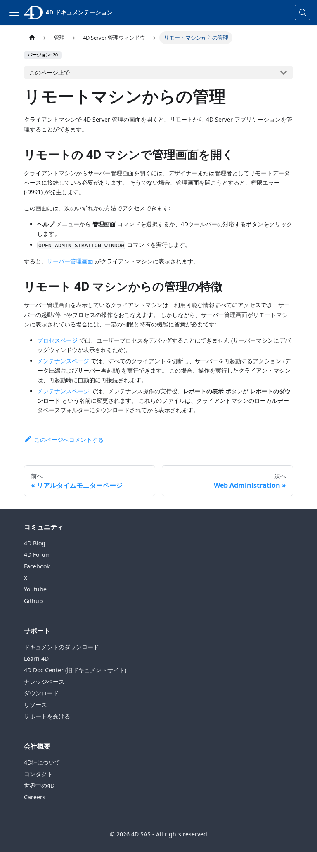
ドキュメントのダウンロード (61, 647)
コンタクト (38, 774)
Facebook (37, 566)
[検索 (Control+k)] (302, 12)
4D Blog (34, 543)
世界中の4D (39, 785)
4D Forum (37, 555)
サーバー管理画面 (70, 261)
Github (33, 601)
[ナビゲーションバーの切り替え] (14, 12)
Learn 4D (36, 658)
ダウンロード (41, 693)
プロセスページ (57, 340)
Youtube (35, 589)
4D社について (42, 762)
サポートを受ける (47, 716)
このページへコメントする (68, 440)
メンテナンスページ (63, 361)
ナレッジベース (44, 681)
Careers (34, 797)
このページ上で (49, 72)
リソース (35, 705)
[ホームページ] (32, 37)
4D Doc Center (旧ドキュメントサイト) (75, 670)
